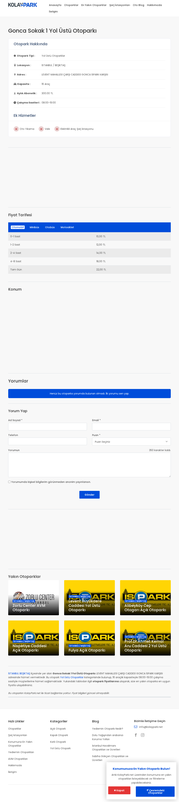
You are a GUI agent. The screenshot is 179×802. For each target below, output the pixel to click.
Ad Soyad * (15, 420)
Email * (96, 420)
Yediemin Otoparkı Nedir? (107, 728)
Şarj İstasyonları (119, 5)
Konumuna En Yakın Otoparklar (20, 743)
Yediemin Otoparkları (21, 752)
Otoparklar (71, 5)
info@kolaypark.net (151, 727)
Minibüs (34, 227)
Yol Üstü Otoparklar (72, 677)
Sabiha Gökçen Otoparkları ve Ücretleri (110, 758)
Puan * (96, 435)
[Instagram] (143, 735)
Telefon (13, 435)
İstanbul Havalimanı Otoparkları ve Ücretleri (106, 747)
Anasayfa (55, 5)
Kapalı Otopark (59, 735)
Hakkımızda (154, 5)
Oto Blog (138, 5)
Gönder (89, 494)
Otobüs (50, 227)
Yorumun (14, 450)
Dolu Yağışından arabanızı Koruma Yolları (107, 737)
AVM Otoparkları (18, 759)
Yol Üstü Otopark (60, 748)
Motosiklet (67, 227)
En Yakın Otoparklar (94, 5)
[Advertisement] (89, 177)
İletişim (53, 11)
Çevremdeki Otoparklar (156, 792)
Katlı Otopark (58, 742)
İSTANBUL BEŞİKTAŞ (19, 673)
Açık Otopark (58, 728)
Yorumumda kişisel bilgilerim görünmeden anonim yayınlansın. (51, 482)
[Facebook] (136, 735)
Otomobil (18, 227)
